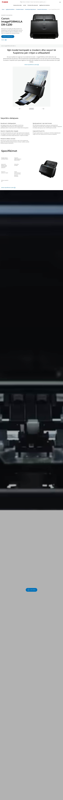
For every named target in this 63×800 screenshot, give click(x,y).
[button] (20, 108)
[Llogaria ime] (60, 2)
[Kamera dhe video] (22, 5)
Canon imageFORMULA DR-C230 (8, 45)
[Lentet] (26, 5)
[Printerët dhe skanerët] (38, 5)
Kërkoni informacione (7, 36)
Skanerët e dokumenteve (6, 15)
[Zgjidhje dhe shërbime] (50, 5)
